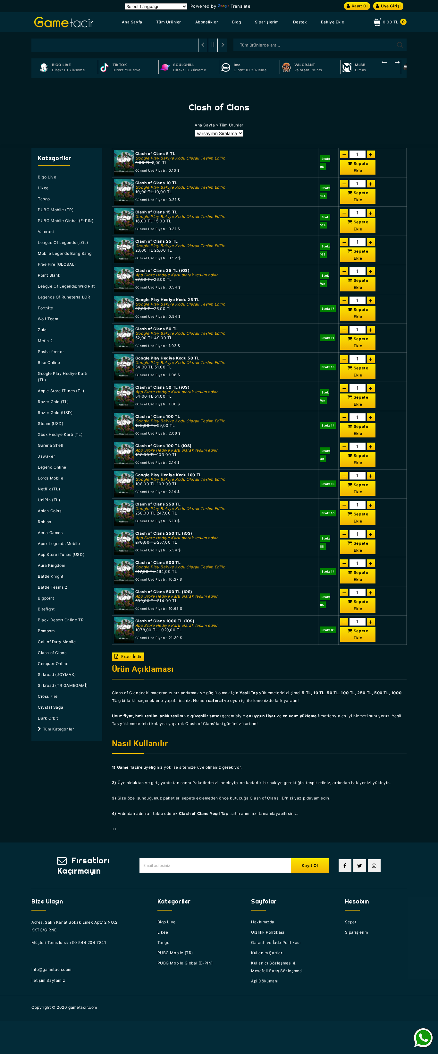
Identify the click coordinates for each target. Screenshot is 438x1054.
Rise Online (49, 362)
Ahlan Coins (50, 510)
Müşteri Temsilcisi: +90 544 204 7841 (68, 942)
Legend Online (52, 467)
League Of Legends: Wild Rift (66, 286)
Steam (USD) (50, 423)
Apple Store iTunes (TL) (61, 390)
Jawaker (46, 456)
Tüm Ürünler (168, 22)
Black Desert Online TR (61, 620)
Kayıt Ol (360, 6)
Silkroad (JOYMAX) (57, 674)
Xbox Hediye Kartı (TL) (60, 434)
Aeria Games (50, 532)
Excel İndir (130, 656)
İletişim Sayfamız (48, 980)
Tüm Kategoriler (58, 729)
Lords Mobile (50, 478)
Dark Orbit (48, 718)
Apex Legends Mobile (59, 543)
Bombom (46, 630)
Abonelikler (206, 22)
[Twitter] (359, 865)
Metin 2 (45, 340)
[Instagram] (374, 865)
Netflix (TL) (49, 489)
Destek (300, 22)
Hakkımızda (262, 922)
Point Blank (49, 275)
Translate (240, 6)
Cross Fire (48, 696)
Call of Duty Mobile (57, 641)
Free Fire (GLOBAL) (57, 264)
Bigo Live (47, 177)
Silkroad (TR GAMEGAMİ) (63, 685)
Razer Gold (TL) (53, 401)
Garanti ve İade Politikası (276, 942)
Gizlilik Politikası (267, 932)
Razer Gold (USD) (55, 412)
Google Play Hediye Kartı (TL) (62, 376)
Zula (42, 329)
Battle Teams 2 (52, 587)
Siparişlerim (267, 22)
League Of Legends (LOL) (63, 242)
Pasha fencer (51, 351)
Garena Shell (50, 445)
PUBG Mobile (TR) (56, 209)
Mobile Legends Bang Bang (64, 253)
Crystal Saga (50, 707)
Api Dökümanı (264, 981)
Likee (43, 188)
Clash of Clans (52, 652)
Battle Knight (50, 576)
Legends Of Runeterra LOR (64, 297)
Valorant (46, 231)
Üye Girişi (391, 6)
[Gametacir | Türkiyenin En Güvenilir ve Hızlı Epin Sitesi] (63, 22)
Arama (400, 45)
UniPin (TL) (49, 499)
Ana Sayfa (132, 22)
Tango (44, 198)
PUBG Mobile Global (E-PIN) (66, 220)
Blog (236, 22)
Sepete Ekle (361, 167)
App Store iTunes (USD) (61, 554)
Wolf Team (48, 318)
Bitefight (46, 609)
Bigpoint (46, 598)
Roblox (44, 521)
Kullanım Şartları (267, 952)
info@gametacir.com (51, 969)
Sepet (351, 922)
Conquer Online (53, 663)
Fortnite (45, 308)
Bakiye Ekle (332, 22)
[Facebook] (345, 865)
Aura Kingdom (51, 565)
